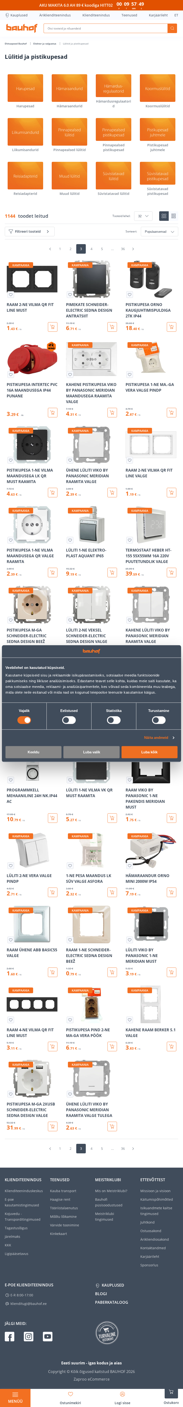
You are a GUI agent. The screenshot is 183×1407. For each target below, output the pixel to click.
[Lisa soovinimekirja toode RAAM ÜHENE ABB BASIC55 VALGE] (10, 940)
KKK (8, 1245)
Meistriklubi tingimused (104, 1216)
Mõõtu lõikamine (63, 1216)
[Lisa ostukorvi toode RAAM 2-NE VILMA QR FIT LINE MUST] (52, 327)
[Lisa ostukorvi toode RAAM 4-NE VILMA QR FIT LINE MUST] (52, 1046)
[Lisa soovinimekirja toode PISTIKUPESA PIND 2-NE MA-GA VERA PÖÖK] (70, 1020)
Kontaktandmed (153, 1248)
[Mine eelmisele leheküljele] (50, 249)
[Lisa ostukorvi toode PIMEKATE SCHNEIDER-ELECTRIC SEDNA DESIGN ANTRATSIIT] (112, 327)
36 (123, 249)
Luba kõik (149, 752)
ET (176, 15)
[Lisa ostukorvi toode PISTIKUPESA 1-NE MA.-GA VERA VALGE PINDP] (171, 412)
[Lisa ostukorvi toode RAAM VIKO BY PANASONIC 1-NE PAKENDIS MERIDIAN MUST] (171, 818)
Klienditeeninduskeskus (24, 1191)
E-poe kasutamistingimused (22, 1202)
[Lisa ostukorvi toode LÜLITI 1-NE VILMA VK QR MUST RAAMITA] (112, 818)
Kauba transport (63, 1191)
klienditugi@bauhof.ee (28, 1303)
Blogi (101, 1293)
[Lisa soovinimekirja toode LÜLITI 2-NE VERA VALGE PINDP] (10, 865)
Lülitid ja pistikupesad (75, 43)
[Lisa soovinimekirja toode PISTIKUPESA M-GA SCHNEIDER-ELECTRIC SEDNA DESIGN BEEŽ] (10, 620)
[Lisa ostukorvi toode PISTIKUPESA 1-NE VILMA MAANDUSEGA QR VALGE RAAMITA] (52, 572)
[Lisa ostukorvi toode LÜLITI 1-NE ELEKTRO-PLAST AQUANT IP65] (112, 572)
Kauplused (19, 15)
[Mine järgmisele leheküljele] (133, 249)
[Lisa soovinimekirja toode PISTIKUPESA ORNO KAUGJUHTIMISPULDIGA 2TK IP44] (129, 294)
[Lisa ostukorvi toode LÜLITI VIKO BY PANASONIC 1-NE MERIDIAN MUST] (171, 972)
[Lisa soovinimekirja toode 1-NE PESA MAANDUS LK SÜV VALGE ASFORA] (70, 865)
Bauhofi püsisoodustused (108, 1202)
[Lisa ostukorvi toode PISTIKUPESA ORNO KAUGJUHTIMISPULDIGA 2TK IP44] (171, 327)
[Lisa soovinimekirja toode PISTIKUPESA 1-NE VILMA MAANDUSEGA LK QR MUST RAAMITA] (10, 460)
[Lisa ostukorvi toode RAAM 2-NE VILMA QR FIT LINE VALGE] (171, 492)
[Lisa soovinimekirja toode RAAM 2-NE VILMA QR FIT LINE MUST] (10, 294)
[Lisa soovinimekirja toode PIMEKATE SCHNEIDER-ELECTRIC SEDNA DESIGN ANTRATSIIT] (70, 294)
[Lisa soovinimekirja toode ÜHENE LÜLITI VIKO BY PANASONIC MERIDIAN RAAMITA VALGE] (70, 460)
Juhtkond (147, 1222)
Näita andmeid (156, 738)
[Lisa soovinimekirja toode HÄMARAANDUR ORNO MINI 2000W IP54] (129, 865)
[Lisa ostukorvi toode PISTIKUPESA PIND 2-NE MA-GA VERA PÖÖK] (112, 1046)
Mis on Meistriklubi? (111, 1191)
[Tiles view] (164, 216)
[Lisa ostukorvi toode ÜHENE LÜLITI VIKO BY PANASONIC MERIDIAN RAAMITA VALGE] (112, 492)
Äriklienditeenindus (55, 15)
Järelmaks (12, 1236)
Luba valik (91, 752)
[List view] (173, 216)
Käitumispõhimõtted (156, 1199)
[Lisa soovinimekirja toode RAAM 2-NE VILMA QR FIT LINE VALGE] (129, 460)
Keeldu (33, 752)
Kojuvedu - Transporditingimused (23, 1216)
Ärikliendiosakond (154, 1239)
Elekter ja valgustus (45, 43)
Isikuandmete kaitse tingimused (156, 1211)
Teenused (129, 15)
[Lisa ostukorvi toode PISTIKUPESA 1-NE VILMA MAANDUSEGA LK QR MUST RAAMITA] (52, 492)
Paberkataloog (111, 1302)
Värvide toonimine (64, 1225)
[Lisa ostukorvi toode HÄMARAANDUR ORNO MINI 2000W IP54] (171, 892)
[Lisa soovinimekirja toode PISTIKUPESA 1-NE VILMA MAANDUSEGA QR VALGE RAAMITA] (10, 540)
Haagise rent (60, 1199)
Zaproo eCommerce (92, 1379)
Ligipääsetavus (16, 1253)
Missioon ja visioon (155, 1191)
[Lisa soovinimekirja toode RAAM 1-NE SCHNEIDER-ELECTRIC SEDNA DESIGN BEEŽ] (70, 940)
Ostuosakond (150, 1231)
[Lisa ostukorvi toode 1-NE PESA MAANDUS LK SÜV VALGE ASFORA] (112, 892)
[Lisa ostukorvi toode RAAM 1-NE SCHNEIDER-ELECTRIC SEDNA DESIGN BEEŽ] (112, 972)
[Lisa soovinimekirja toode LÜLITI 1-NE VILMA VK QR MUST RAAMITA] (70, 780)
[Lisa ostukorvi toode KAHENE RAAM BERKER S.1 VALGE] (171, 1046)
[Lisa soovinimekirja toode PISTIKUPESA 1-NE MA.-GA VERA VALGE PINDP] (129, 374)
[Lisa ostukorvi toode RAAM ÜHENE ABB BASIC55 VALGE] (52, 972)
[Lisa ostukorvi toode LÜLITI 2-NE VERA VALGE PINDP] (52, 892)
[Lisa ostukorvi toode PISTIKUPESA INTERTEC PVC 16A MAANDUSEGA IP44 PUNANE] (52, 412)
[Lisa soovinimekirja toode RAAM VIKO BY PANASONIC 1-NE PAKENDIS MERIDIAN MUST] (129, 780)
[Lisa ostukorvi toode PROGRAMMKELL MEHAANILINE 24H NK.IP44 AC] (52, 818)
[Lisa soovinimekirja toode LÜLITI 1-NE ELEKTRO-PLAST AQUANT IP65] (70, 540)
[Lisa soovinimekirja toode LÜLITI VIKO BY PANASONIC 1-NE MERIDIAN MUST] (129, 940)
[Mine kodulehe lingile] (22, 28)
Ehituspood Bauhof (16, 43)
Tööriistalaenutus (64, 1208)
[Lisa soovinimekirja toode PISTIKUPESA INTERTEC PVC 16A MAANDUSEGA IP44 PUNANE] (10, 374)
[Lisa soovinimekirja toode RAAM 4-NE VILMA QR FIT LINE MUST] (10, 1020)
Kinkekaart (58, 1233)
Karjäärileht (158, 15)
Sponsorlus (149, 1265)
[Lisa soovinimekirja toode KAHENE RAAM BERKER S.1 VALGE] (129, 1020)
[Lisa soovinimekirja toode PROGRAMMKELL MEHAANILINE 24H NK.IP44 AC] (10, 780)
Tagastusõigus (16, 1228)
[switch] (69, 720)
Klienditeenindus (96, 15)
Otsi (172, 28)
